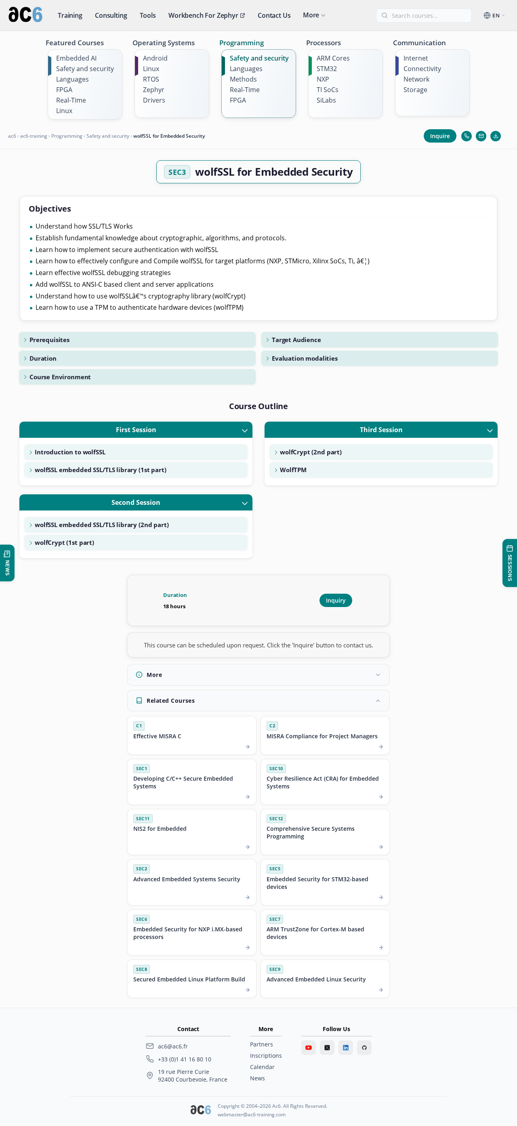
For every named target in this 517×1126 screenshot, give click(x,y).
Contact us (274, 15)
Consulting (111, 15)
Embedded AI (76, 58)
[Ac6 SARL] (200, 1110)
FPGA (64, 89)
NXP (323, 79)
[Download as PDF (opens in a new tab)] (495, 136)
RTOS (151, 79)
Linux (64, 110)
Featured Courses (75, 42)
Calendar (262, 1067)
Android (155, 58)
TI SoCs (327, 89)
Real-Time (71, 100)
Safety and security (85, 68)
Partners (261, 1044)
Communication (419, 42)
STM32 (327, 68)
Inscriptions (266, 1055)
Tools (148, 15)
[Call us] (466, 136)
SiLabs (326, 100)
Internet (416, 58)
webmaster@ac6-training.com (252, 1114)
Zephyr (153, 89)
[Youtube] (308, 1047)
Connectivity (422, 68)
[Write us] (481, 136)
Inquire (440, 136)
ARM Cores (333, 58)
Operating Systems (163, 42)
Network (416, 79)
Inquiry (336, 600)
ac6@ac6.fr (173, 1046)
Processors (323, 42)
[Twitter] (327, 1047)
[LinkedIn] (345, 1047)
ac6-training (33, 135)
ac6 (12, 135)
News (257, 1078)
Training (70, 15)
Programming (241, 42)
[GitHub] (364, 1047)
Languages (72, 79)
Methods (243, 79)
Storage (415, 89)
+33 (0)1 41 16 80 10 (184, 1059)
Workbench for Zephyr (203, 15)
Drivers (154, 100)
